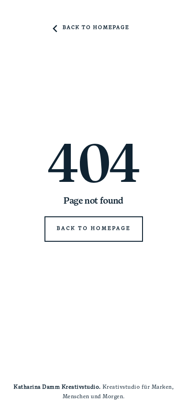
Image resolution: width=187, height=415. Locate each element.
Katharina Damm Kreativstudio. (57, 387)
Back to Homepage (96, 27)
